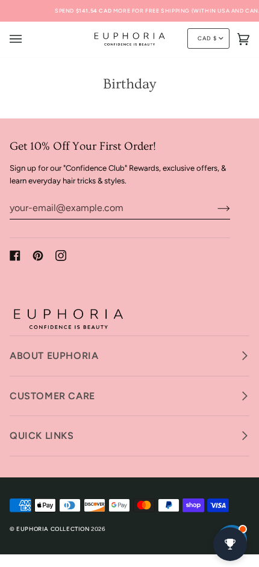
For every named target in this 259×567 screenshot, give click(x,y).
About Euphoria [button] (54, 355)
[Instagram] (60, 255)
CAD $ (207, 38)
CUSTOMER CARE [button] (52, 396)
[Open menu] (28, 39)
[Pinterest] (38, 255)
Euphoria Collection (52, 529)
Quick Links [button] (42, 435)
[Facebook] (15, 255)
